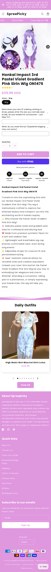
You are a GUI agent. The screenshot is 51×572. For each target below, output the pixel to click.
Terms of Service (10, 473)
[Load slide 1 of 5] (30, 69)
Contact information (12, 564)
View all (25, 385)
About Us (6, 445)
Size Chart (7, 483)
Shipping (6, 468)
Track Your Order (10, 455)
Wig (6, 102)
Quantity (6, 142)
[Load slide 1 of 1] (20, 68)
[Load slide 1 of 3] (25, 69)
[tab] (18, 378)
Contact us (7, 450)
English (24, 542)
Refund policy (28, 564)
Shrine (31, 561)
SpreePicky (15, 561)
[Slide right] (48, 47)
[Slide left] (3, 47)
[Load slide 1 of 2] (23, 69)
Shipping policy (27, 568)
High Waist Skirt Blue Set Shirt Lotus (25, 362)
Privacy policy (41, 561)
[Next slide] (37, 378)
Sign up (25, 525)
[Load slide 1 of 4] (28, 69)
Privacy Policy (8, 478)
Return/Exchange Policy (10, 462)
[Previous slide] (13, 378)
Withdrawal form (10, 493)
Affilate (5, 488)
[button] (3, 14)
